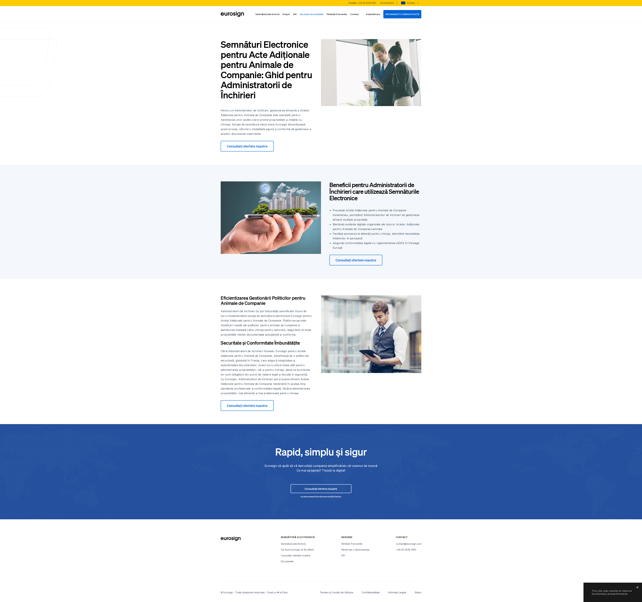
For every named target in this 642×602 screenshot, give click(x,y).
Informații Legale (397, 592)
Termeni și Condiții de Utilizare (336, 592)
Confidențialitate (371, 592)
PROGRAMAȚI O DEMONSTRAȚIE (402, 14)
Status (418, 592)
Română (411, 3)
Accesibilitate (387, 3)
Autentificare (373, 14)
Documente (287, 561)
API (295, 14)
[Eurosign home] (232, 16)
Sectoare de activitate (311, 14)
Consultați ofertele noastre (247, 146)
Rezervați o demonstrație (355, 549)
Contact (354, 14)
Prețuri (286, 14)
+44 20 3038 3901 (367, 3)
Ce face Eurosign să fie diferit (297, 549)
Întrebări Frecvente (337, 14)
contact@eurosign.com (408, 543)
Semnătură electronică (267, 14)
